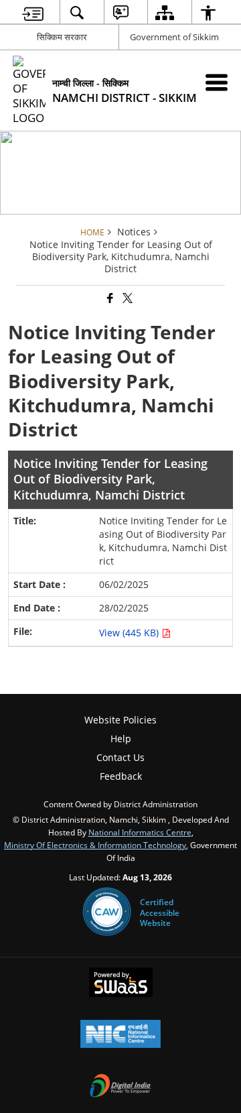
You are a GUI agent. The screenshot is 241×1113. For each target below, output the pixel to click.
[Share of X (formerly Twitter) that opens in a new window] (126, 299)
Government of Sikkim (174, 37)
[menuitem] (33, 12)
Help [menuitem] (120, 738)
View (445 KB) (130, 632)
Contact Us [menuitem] (120, 757)
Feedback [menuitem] (121, 776)
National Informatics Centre (139, 832)
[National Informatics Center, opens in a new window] (120, 1035)
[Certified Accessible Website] (107, 912)
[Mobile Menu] (216, 82)
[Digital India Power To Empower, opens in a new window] (120, 1087)
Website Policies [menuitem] (120, 719)
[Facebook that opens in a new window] (109, 299)
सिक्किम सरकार (62, 37)
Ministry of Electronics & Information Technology (95, 844)
